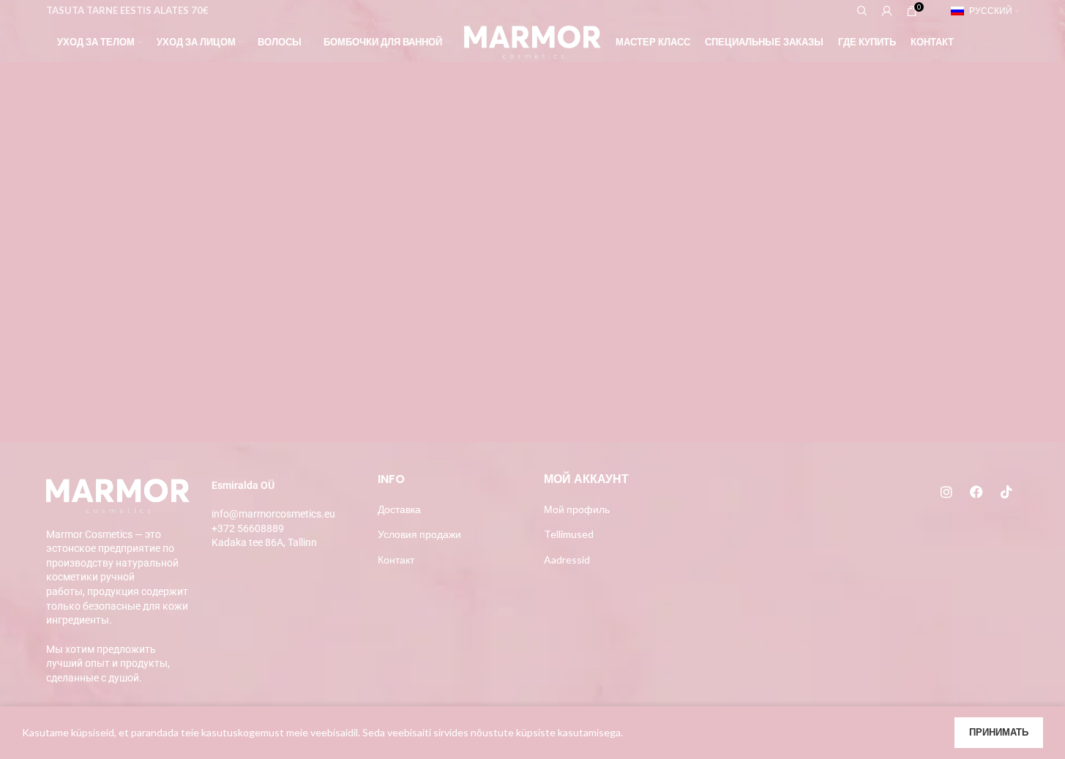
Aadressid (567, 559)
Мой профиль (577, 509)
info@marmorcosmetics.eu (273, 514)
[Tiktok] (1006, 492)
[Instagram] (946, 492)
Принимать (998, 732)
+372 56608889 (248, 528)
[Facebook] (976, 492)
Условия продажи (419, 534)
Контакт (396, 559)
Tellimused (569, 534)
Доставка (399, 509)
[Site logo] (532, 40)
